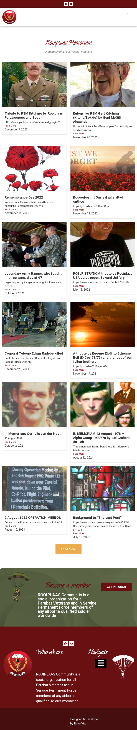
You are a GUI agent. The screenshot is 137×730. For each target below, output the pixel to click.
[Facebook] (66, 4)
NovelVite (80, 723)
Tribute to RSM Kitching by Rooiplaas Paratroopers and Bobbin (34, 115)
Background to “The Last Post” (97, 518)
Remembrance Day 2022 (24, 197)
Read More (10, 125)
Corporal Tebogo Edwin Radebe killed (34, 353)
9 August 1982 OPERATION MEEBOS (33, 518)
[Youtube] (71, 4)
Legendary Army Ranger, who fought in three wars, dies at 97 (33, 275)
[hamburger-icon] (131, 15)
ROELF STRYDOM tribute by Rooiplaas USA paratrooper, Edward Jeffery (102, 275)
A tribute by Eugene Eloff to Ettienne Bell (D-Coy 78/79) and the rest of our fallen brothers (102, 357)
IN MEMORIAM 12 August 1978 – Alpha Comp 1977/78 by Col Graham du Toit (101, 438)
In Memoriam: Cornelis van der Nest (32, 434)
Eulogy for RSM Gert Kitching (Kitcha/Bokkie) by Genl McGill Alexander (97, 117)
